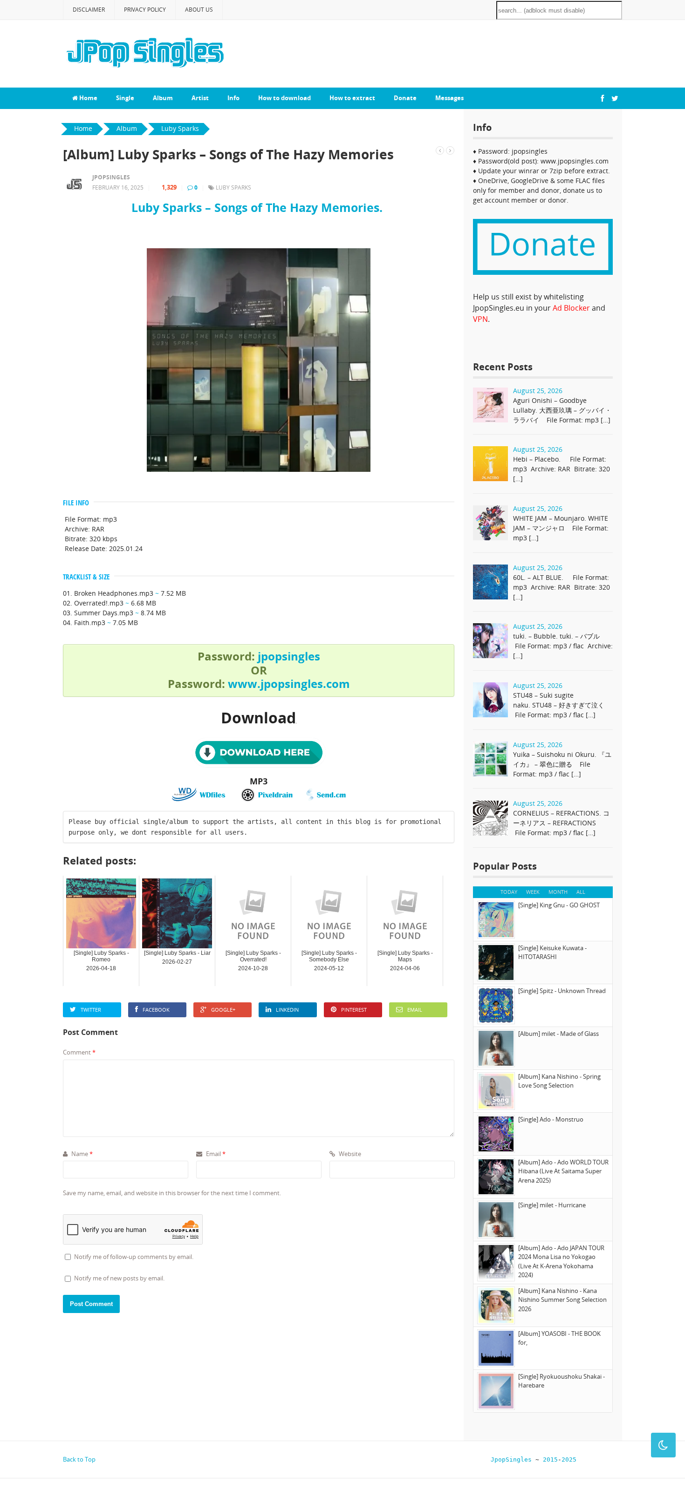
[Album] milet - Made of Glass (558, 1033)
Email (414, 1009)
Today (508, 891)
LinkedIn (287, 1009)
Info (233, 98)
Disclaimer (89, 10)
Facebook (156, 1009)
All (580, 891)
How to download (284, 98)
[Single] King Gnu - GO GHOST (559, 905)
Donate (405, 98)
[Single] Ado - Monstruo (550, 1119)
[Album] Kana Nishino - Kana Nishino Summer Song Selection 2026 (562, 1299)
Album (163, 98)
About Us (199, 10)
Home (87, 98)
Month (558, 891)
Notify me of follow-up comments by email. (133, 1256)
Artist (200, 98)
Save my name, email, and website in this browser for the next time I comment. (172, 1193)
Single (125, 98)
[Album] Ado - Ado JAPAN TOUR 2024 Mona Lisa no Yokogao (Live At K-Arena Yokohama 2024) (561, 1261)
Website (349, 1154)
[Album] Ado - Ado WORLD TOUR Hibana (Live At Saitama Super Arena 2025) (563, 1171)
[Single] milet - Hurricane (552, 1205)
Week (533, 891)
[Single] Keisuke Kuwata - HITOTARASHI (552, 952)
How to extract (352, 98)
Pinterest (354, 1009)
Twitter (91, 1009)
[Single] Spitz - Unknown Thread (562, 991)
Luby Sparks (233, 187)
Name (81, 1154)
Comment (79, 1052)
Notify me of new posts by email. (119, 1278)
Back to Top (79, 1459)
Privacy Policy (145, 10)
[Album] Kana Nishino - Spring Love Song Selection (559, 1081)
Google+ (223, 1009)
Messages (449, 98)
